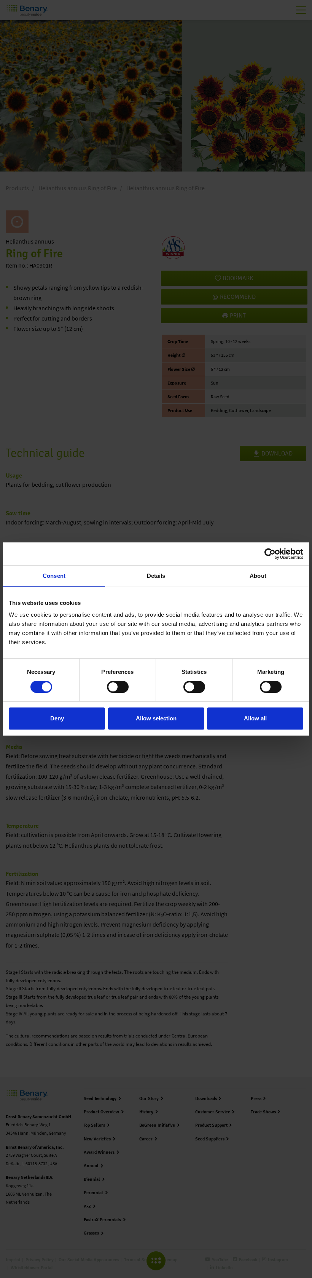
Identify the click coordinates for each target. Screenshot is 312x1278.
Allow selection (156, 718)
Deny (57, 718)
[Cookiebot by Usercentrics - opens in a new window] (270, 554)
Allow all (255, 718)
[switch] (118, 687)
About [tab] (258, 575)
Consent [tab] (54, 575)
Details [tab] (156, 575)
